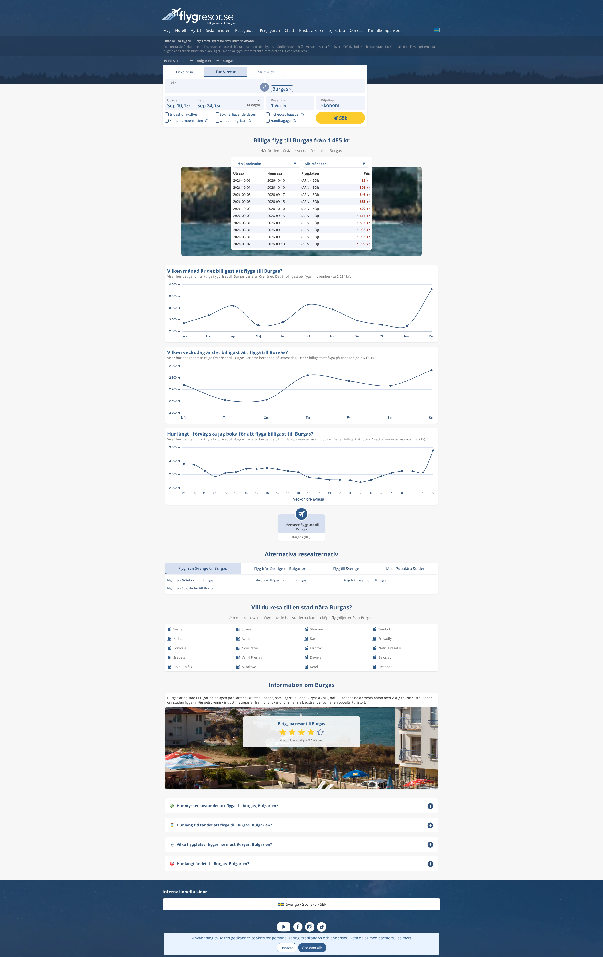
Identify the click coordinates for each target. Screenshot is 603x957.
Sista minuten (218, 30)
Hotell (180, 30)
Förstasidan (177, 61)
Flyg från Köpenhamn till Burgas (281, 580)
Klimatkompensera (385, 30)
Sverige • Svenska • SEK (306, 904)
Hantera (287, 947)
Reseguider (245, 30)
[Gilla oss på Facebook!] (298, 927)
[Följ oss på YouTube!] (284, 927)
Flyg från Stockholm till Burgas (191, 588)
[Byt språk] (436, 30)
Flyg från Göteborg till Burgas (190, 580)
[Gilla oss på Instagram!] (309, 927)
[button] (209, 103)
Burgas (228, 61)
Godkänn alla (312, 947)
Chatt (289, 30)
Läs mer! (403, 938)
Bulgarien (204, 61)
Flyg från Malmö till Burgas (365, 580)
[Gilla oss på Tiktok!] (321, 927)
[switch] (264, 87)
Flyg (167, 30)
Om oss (356, 30)
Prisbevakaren (312, 30)
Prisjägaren (270, 30)
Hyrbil (196, 30)
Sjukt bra (337, 30)
